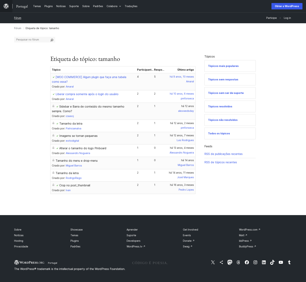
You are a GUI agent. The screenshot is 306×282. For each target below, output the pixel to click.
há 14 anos (187, 160)
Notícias (19, 235)
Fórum (17, 17)
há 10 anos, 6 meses (182, 93)
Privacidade (21, 246)
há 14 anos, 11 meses (181, 172)
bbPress (245, 240)
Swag (187, 246)
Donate (189, 240)
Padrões (75, 246)
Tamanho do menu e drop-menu (77, 160)
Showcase (76, 229)
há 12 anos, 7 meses (182, 135)
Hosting (18, 240)
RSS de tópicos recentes (220, 162)
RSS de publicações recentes (223, 154)
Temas (74, 235)
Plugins (74, 240)
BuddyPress (247, 246)
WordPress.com (249, 229)
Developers (133, 240)
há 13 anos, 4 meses (182, 147)
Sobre (17, 229)
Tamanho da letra (70, 123)
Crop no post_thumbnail (74, 185)
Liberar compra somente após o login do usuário (87, 94)
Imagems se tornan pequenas (78, 136)
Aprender (132, 229)
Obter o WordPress (287, 6)
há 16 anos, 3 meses (182, 184)
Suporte (131, 235)
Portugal (52, 262)
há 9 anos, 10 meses (182, 76)
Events (187, 235)
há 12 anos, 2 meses (182, 123)
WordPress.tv (136, 246)
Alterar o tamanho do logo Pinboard (82, 148)
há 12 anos (187, 106)
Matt (243, 235)
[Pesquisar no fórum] (52, 39)
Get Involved (190, 229)
